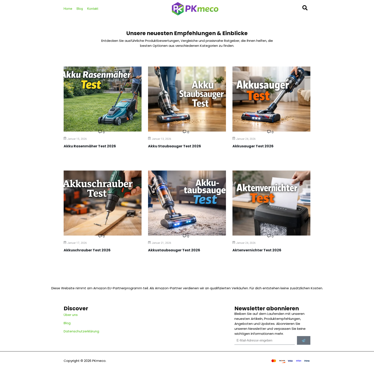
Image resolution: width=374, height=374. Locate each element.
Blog (80, 9)
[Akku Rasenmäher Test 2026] (103, 99)
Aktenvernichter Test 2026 (256, 250)
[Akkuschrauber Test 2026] (103, 203)
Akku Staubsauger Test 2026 (174, 146)
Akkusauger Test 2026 (253, 146)
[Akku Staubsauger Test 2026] (187, 99)
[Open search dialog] (305, 9)
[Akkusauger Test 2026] (271, 99)
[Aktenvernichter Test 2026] (271, 203)
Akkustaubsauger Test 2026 (174, 250)
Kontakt (92, 9)
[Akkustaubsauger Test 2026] (187, 203)
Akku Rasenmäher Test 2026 (90, 146)
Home (68, 9)
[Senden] (303, 340)
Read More (70, 156)
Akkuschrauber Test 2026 (87, 250)
